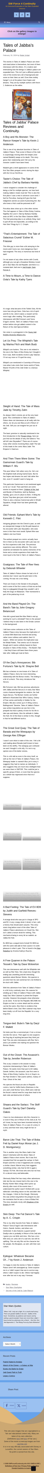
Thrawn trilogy (26, 436)
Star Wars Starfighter (14, 1287)
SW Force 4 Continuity (22, 3)
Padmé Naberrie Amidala (12, 1362)
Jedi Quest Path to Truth (12, 1372)
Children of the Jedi (31, 490)
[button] (39, 22)
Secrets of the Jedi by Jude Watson (19, 1291)
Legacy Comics (9, 1376)
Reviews (14, 1284)
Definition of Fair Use (13, 1466)
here (18, 1439)
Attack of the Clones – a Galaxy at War (18, 1365)
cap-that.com (22, 1444)
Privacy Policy (26, 1466)
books (8, 1284)
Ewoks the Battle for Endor (13, 1369)
